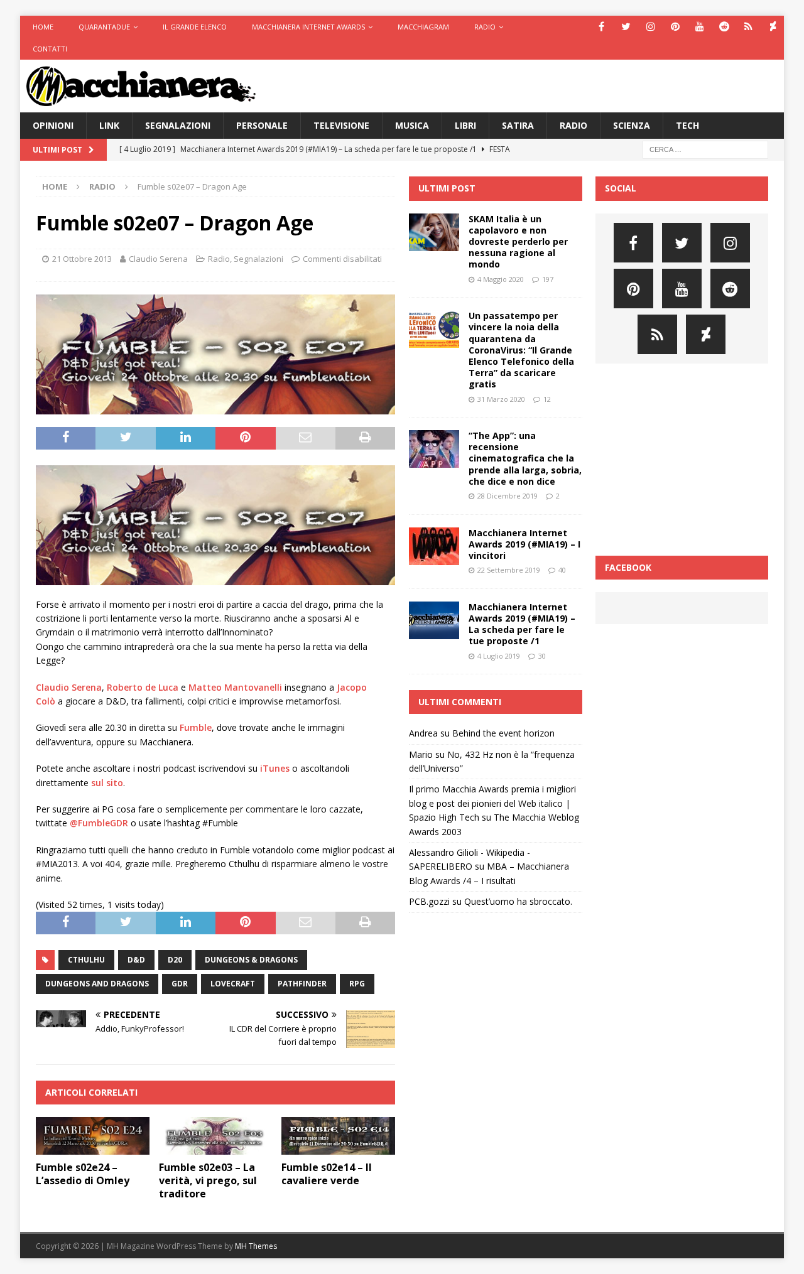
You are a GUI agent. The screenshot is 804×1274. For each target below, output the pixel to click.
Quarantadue (104, 26)
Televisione (341, 125)
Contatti (50, 48)
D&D (136, 959)
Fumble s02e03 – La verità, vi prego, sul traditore (208, 1180)
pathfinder (302, 983)
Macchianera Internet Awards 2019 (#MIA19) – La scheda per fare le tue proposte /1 (522, 624)
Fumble (196, 727)
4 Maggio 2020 (500, 279)
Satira (518, 125)
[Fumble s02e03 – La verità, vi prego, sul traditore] (216, 1136)
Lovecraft (232, 983)
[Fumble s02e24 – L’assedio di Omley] (92, 1136)
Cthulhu (86, 959)
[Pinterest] (675, 27)
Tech (687, 125)
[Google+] (748, 27)
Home (43, 26)
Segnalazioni (177, 125)
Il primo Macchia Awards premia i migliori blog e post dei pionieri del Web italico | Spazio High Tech (492, 803)
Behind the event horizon (503, 733)
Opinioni (53, 125)
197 (547, 279)
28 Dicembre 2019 (507, 495)
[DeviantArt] (773, 27)
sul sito (107, 783)
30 (542, 656)
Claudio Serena (158, 258)
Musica (412, 125)
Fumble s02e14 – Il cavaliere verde (326, 1173)
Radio (485, 26)
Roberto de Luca (142, 687)
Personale (262, 125)
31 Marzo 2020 (501, 399)
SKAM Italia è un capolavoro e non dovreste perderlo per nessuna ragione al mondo (518, 242)
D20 (175, 959)
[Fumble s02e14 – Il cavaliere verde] (338, 1136)
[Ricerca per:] (705, 149)
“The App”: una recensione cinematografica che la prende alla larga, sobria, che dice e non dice (525, 458)
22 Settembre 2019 (508, 570)
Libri (465, 125)
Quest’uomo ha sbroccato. (518, 901)
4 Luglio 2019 (498, 656)
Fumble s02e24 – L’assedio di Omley (82, 1173)
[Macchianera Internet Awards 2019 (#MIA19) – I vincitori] (434, 546)
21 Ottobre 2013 (82, 258)
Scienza (631, 125)
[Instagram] (650, 27)
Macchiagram (423, 26)
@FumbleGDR (99, 823)
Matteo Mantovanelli (235, 687)
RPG (357, 983)
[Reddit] (724, 27)
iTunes (275, 768)
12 (547, 399)
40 (562, 570)
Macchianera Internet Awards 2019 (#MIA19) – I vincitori (524, 544)
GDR (179, 983)
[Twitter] (626, 27)
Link (109, 125)
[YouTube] (699, 27)
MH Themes (256, 1246)
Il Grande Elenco (195, 26)
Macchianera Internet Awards (308, 26)
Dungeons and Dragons (97, 983)
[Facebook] (601, 27)
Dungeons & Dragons (251, 959)
